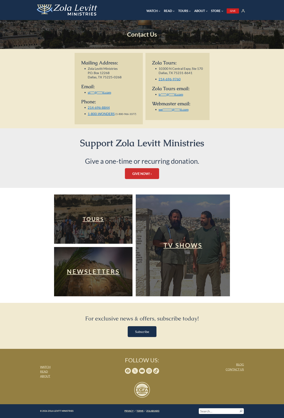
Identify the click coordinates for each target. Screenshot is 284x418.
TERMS (139, 411)
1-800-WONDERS (101, 114)
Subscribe (142, 332)
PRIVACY (129, 411)
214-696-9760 (170, 79)
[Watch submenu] (159, 11)
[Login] (243, 11)
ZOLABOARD (152, 411)
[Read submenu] (174, 11)
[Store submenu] (222, 11)
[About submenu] (207, 11)
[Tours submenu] (190, 11)
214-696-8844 (99, 107)
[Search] (241, 411)
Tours (93, 219)
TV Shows (183, 245)
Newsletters (93, 271)
